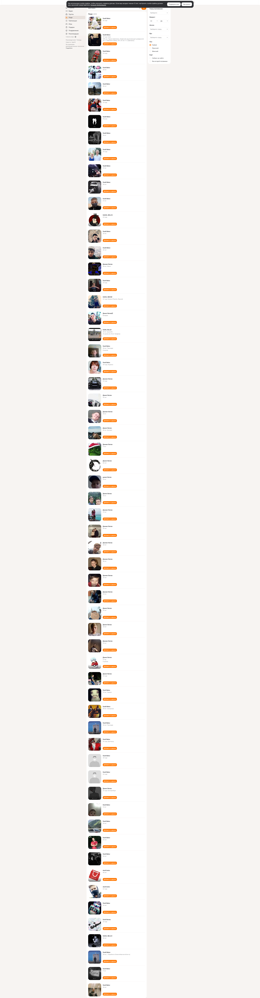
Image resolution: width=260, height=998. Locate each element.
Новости (68, 42)
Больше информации (98, 5)
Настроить (186, 4)
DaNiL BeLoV (107, 330)
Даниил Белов (107, 264)
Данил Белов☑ (108, 313)
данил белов (107, 477)
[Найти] (143, 8)
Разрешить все (174, 4)
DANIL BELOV (107, 936)
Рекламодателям (71, 40)
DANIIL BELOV (108, 215)
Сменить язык (70, 37)
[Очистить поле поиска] (140, 8)
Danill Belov (106, 706)
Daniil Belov (106, 18)
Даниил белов (107, 543)
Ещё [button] (73, 42)
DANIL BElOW (107, 297)
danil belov (106, 870)
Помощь (79, 40)
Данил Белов (107, 395)
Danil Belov (106, 51)
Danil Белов (107, 919)
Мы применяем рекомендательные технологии (75, 46)
